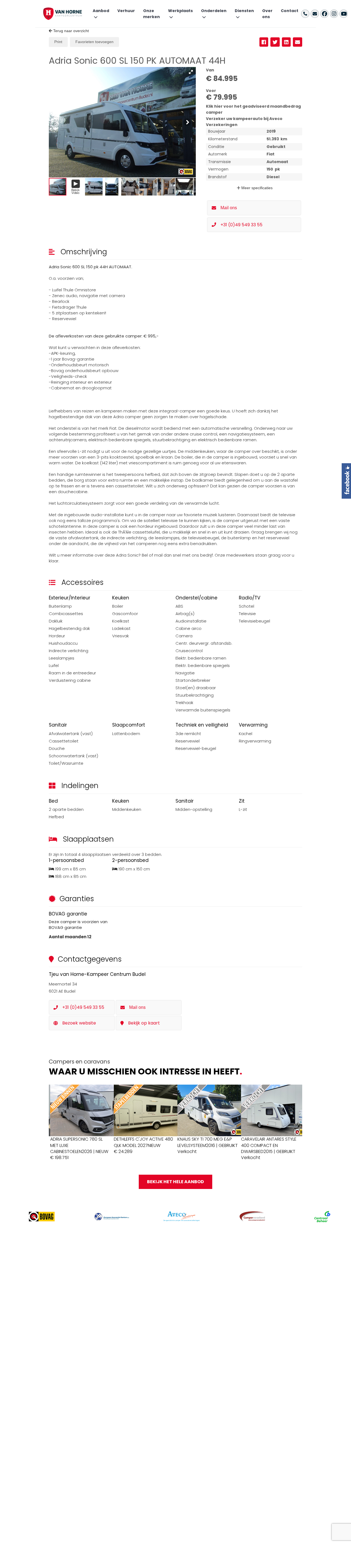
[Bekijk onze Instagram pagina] (334, 14)
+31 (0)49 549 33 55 (241, 225)
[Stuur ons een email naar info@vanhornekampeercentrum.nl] (315, 14)
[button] (190, 72)
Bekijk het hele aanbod (175, 1182)
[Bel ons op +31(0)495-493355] (305, 14)
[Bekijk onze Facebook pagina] (324, 14)
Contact (289, 10)
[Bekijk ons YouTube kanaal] (343, 14)
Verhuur (126, 10)
